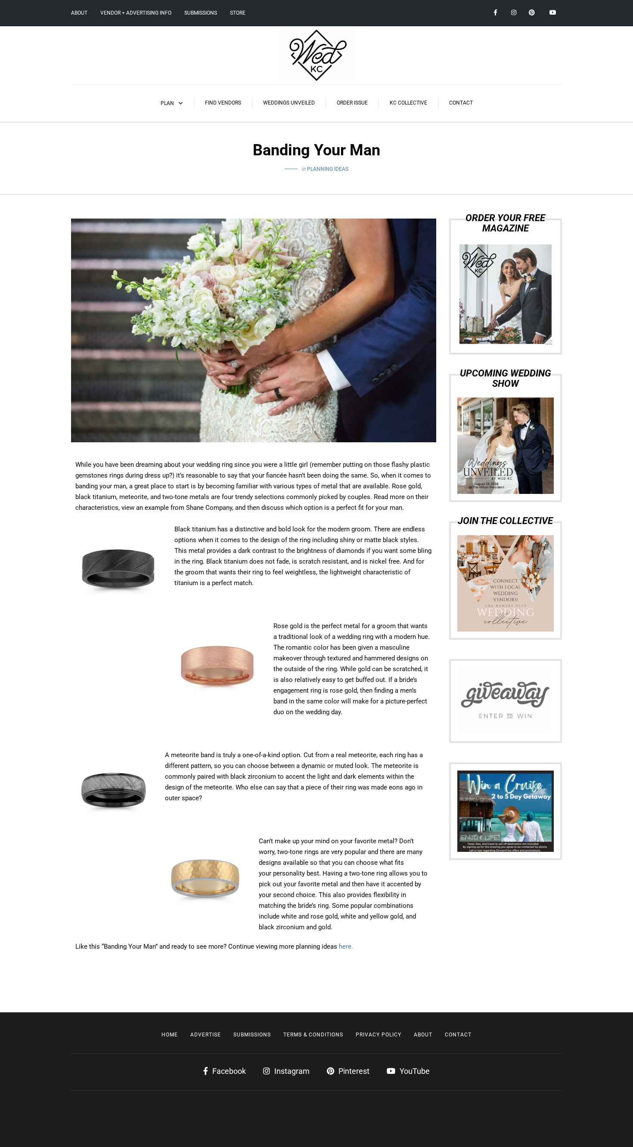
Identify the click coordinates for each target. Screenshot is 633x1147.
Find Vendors (223, 103)
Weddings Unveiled (289, 103)
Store (237, 13)
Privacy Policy (378, 1035)
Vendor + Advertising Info (135, 13)
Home (169, 1035)
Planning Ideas (327, 169)
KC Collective (408, 103)
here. (346, 946)
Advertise (205, 1035)
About (79, 13)
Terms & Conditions (313, 1035)
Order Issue (352, 103)
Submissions (200, 13)
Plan (167, 103)
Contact (461, 103)
